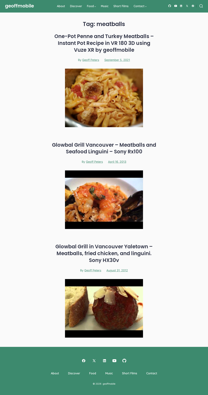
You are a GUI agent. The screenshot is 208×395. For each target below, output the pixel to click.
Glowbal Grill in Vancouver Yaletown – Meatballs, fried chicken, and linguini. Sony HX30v (104, 253)
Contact (139, 6)
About (61, 6)
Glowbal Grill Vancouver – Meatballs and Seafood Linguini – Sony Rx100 (104, 148)
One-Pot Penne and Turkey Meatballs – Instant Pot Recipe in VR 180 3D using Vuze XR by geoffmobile (104, 43)
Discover (76, 6)
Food (90, 6)
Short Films (121, 6)
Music (105, 6)
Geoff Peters (90, 60)
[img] (95, 6)
